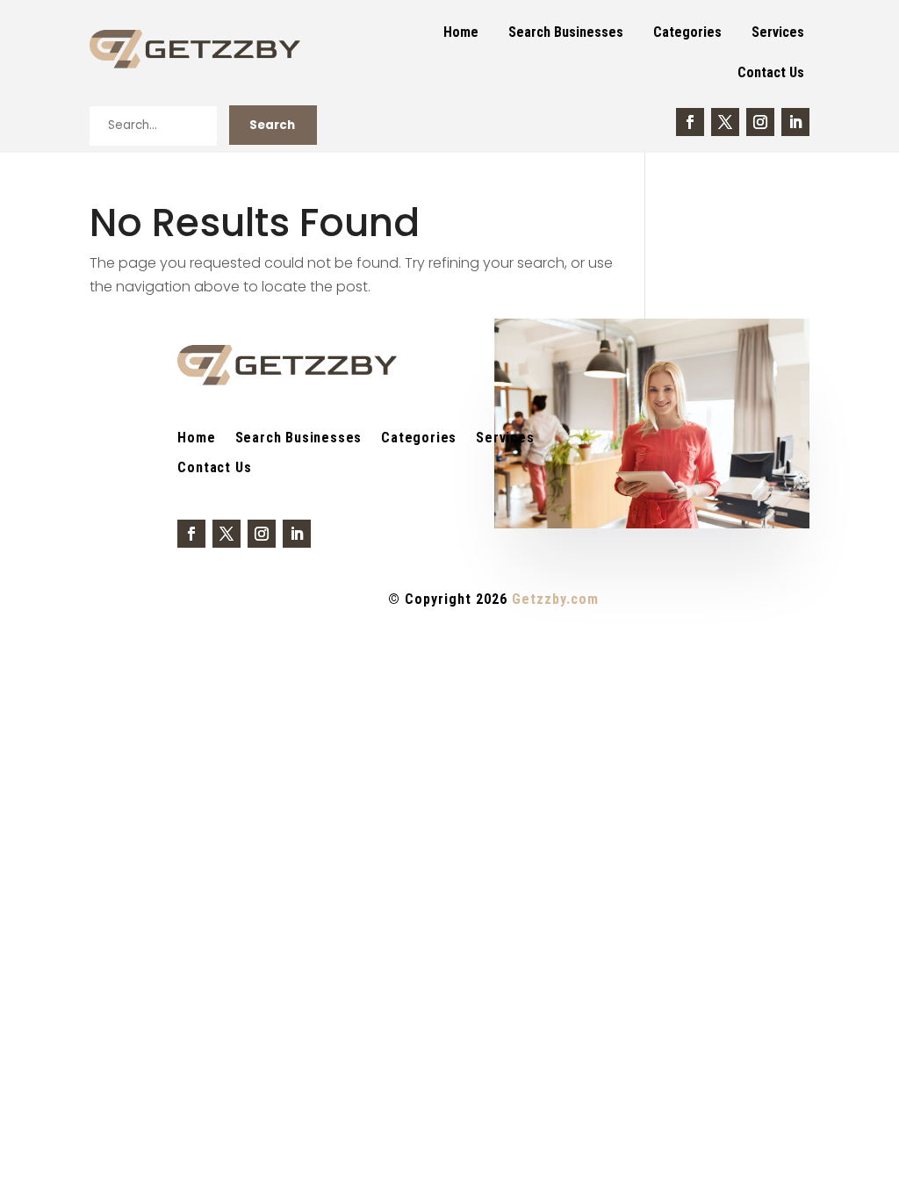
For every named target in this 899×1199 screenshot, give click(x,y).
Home (460, 32)
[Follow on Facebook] (690, 122)
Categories (687, 32)
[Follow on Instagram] (760, 122)
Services (778, 32)
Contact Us (770, 72)
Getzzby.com (555, 599)
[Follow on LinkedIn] (795, 122)
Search (272, 125)
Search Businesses (565, 32)
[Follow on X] (725, 122)
